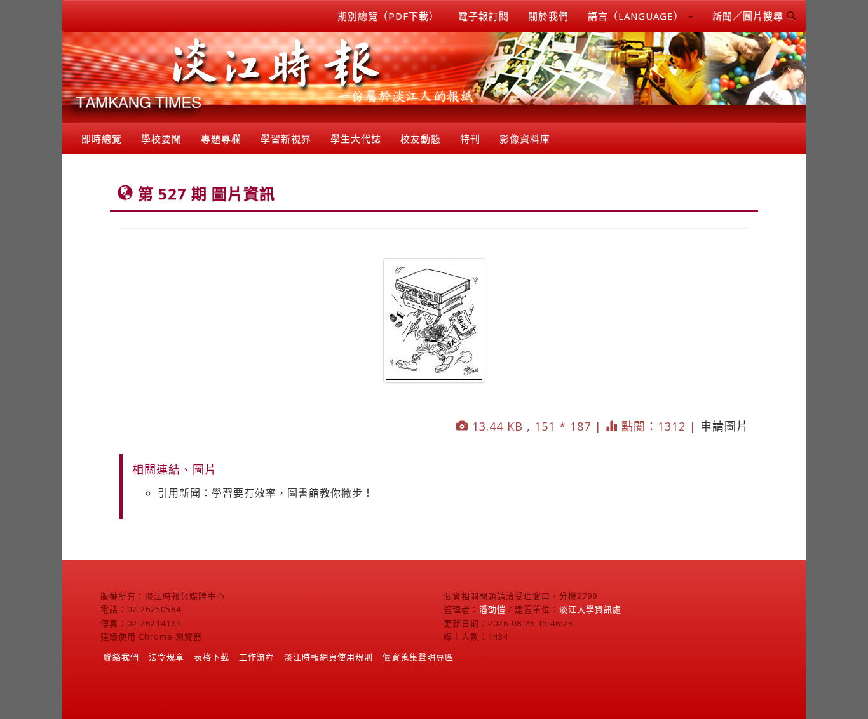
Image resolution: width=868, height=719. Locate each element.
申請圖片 (724, 426)
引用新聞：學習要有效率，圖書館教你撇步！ (266, 493)
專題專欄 (221, 138)
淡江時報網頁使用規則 (328, 656)
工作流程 (257, 656)
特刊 (470, 138)
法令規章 (166, 656)
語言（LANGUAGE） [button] (637, 16)
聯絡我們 (121, 656)
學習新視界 (286, 138)
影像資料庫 (524, 138)
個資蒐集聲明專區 (418, 656)
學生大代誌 (355, 138)
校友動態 (420, 138)
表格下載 (211, 656)
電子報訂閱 (483, 16)
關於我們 (548, 16)
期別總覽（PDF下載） (388, 16)
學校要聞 (161, 138)
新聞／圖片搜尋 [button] (749, 16)
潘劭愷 (492, 609)
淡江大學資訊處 (590, 609)
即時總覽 (101, 138)
